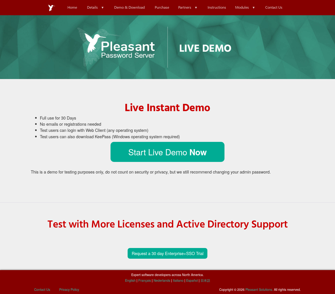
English (130, 280)
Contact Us (273, 7)
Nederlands (162, 280)
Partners (184, 7)
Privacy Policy (69, 289)
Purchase (162, 7)
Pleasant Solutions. (259, 289)
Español (192, 280)
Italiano (178, 280)
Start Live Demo (167, 152)
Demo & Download (129, 7)
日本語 (205, 280)
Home (72, 7)
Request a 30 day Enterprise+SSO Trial (168, 253)
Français (144, 280)
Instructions (217, 7)
